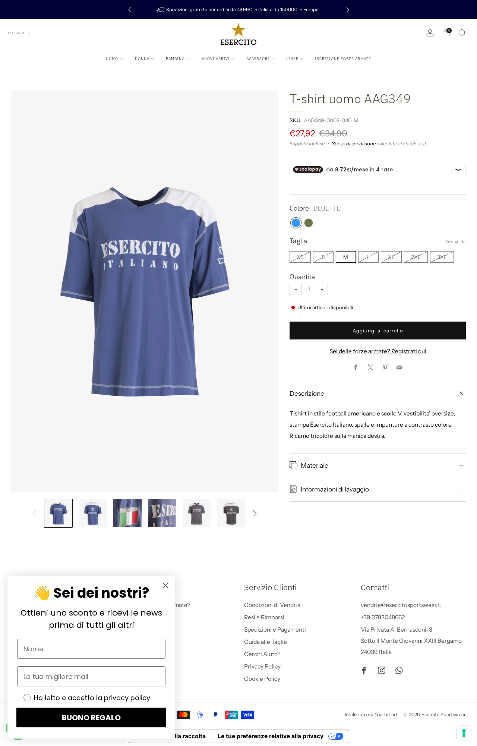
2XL (416, 257)
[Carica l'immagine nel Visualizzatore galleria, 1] (58, 513)
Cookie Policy (262, 678)
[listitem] (239, 9)
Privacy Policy (262, 666)
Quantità (302, 277)
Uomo (112, 58)
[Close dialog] (165, 585)
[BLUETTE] (296, 223)
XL (391, 257)
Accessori (257, 58)
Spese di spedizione (354, 144)
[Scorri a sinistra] (34, 513)
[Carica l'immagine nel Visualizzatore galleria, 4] (162, 513)
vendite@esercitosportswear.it (401, 605)
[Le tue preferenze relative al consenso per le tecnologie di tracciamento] (464, 733)
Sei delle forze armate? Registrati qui (377, 351)
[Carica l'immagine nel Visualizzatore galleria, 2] (92, 513)
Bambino (175, 58)
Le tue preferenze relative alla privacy (270, 736)
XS (300, 257)
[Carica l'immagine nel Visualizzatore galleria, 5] (196, 513)
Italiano (17, 33)
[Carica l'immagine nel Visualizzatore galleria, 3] (127, 513)
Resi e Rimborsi (264, 617)
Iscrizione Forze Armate (343, 58)
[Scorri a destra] (255, 513)
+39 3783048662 (383, 617)
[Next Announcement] (348, 9)
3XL (442, 257)
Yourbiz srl (386, 714)
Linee (292, 58)
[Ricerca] (462, 33)
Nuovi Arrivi (215, 58)
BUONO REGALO (91, 717)
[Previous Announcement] (130, 9)
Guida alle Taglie (265, 641)
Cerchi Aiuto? (262, 654)
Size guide (455, 241)
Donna (142, 58)
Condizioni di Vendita (272, 605)
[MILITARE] (308, 223)
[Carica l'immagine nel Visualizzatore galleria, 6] (231, 513)
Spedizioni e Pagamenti (275, 629)
